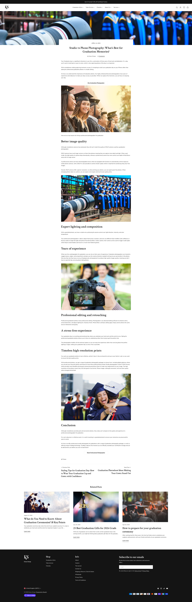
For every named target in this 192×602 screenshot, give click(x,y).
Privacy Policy (79, 577)
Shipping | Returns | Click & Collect (84, 571)
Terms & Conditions (80, 580)
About (77, 560)
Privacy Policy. (145, 571)
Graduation (102, 56)
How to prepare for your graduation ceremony (141, 529)
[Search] (176, 7)
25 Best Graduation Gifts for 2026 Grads (94, 528)
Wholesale (78, 574)
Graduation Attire (51, 560)
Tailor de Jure (49, 563)
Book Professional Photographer (96, 452)
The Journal (78, 566)
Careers (77, 563)
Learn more (27, 531)
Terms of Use (138, 571)
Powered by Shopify (41, 592)
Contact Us (78, 569)
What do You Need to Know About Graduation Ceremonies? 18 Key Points (44, 520)
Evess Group (32, 592)
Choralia (48, 566)
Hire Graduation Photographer (96, 83)
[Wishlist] (184, 7)
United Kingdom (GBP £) (32, 588)
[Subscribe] (151, 567)
